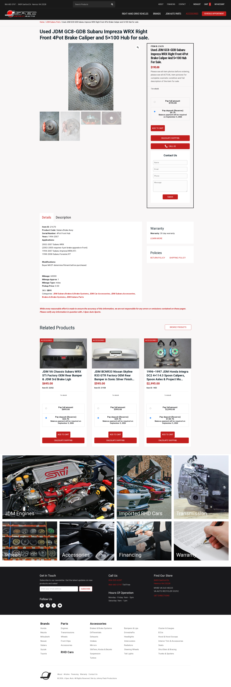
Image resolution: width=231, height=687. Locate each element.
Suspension (95, 653)
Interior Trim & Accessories (170, 641)
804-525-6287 (115, 580)
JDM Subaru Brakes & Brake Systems (71, 293)
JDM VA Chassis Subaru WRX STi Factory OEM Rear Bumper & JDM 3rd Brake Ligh (62, 375)
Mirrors (93, 645)
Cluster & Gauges (166, 628)
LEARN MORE (156, 238)
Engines (64, 628)
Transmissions (67, 632)
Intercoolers (129, 641)
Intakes (93, 641)
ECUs (160, 632)
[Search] (112, 4)
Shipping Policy (177, 258)
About (59, 674)
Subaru (43, 645)
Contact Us (93, 674)
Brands (45, 623)
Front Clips (66, 641)
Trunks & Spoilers (166, 653)
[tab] (47, 217)
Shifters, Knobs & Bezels (101, 649)
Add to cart (157, 128)
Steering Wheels (131, 649)
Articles (67, 674)
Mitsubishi (45, 636)
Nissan (43, 641)
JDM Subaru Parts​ (53, 22)
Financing (75, 674)
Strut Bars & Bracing (167, 649)
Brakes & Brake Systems (54, 297)
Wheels (64, 636)
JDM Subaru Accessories (123, 293)
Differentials (95, 632)
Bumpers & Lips (131, 628)
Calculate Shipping (170, 138)
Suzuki (43, 649)
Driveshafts (129, 632)
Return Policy (157, 258)
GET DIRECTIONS (161, 595)
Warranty (83, 674)
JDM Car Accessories (100, 293)
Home (42, 22)
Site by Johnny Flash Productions (103, 678)
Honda (43, 628)
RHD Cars (67, 652)
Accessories (66, 645)
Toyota (43, 653)
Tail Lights (128, 653)
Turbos (93, 658)
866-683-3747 (115, 584)
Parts (64, 623)
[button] (42, 605)
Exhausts (94, 636)
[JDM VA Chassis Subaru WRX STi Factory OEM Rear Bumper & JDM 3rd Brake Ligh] (63, 353)
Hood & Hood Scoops (168, 636)
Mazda (43, 632)
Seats (161, 645)
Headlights (129, 636)
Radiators (128, 645)
